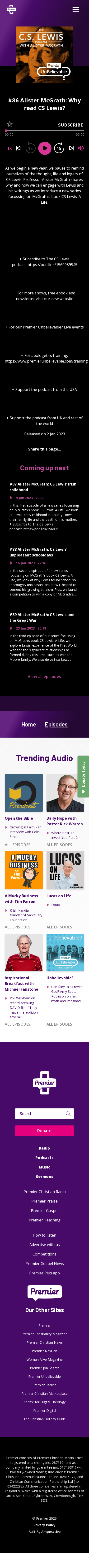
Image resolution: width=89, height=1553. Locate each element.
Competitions (44, 1254)
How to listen (44, 1235)
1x (9, 148)
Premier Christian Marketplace (44, 1393)
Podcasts (44, 1157)
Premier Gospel (44, 1210)
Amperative (51, 1531)
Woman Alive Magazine (45, 1359)
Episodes (56, 724)
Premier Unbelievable (44, 1376)
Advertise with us (44, 1244)
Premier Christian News (45, 1342)
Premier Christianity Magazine (44, 1334)
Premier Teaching (45, 1220)
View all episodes (44, 676)
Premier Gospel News (44, 1263)
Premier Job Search (44, 1368)
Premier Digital (44, 1410)
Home (28, 724)
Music (44, 1167)
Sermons (44, 1176)
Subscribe (70, 125)
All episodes (18, 844)
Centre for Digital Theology (45, 1402)
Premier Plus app (44, 1273)
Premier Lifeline (44, 1385)
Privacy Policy (44, 1525)
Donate (44, 1130)
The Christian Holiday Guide (44, 1419)
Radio (44, 1148)
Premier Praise (44, 1201)
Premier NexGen (44, 1351)
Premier (44, 1325)
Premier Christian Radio (44, 1191)
